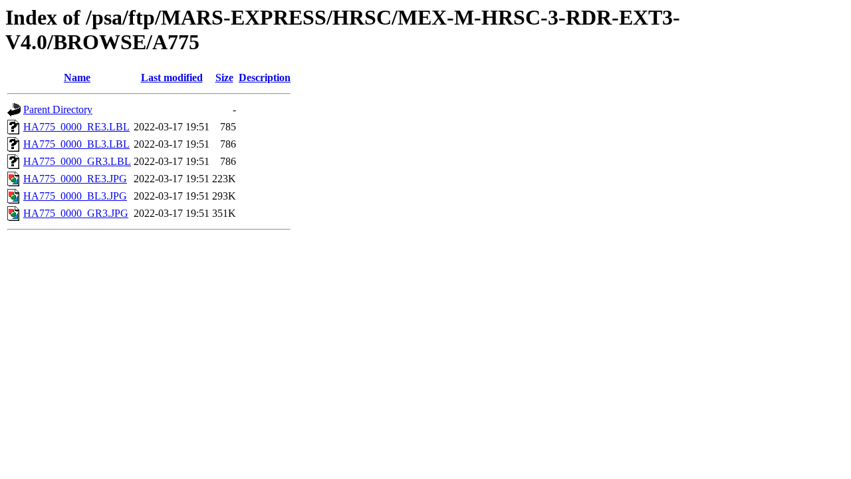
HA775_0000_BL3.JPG (75, 196)
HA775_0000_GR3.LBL (77, 161)
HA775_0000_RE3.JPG (75, 178)
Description (265, 77)
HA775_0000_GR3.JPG (75, 213)
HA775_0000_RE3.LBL (76, 126)
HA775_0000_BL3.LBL (76, 144)
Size (224, 77)
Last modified (172, 77)
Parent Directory (57, 109)
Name (77, 77)
